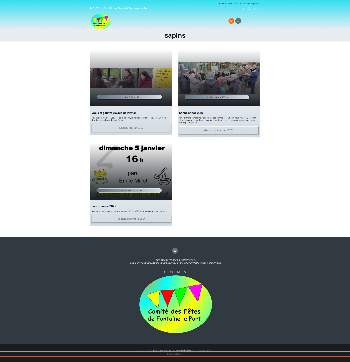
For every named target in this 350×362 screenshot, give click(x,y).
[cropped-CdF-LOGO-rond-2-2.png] (175, 275)
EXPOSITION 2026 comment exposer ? (221, 3)
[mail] (254, 9)
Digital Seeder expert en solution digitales (172, 350)
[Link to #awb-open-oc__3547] (238, 21)
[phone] (259, 9)
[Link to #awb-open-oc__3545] (231, 21)
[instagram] (249, 9)
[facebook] (244, 9)
